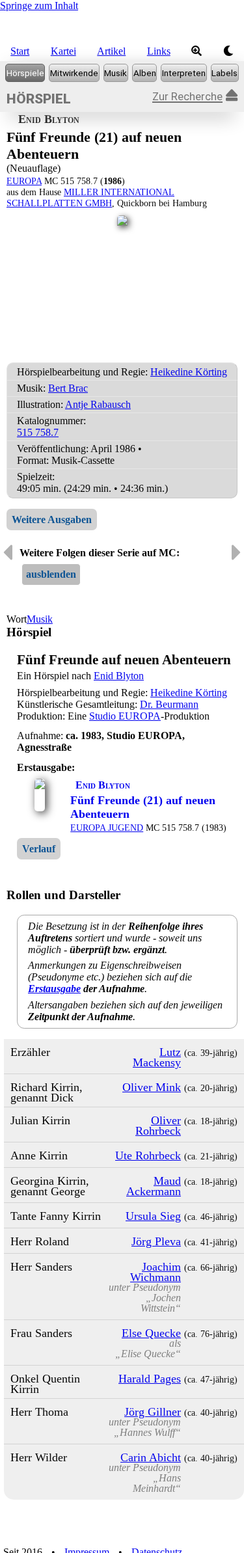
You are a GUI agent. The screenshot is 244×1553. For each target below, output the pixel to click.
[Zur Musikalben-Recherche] (144, 73)
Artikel (111, 51)
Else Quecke (151, 1333)
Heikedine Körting (188, 371)
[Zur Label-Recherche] (225, 73)
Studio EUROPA (125, 716)
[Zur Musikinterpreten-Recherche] (183, 73)
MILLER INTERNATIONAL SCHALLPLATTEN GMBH (90, 197)
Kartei (63, 51)
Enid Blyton (119, 675)
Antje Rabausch (98, 404)
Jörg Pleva (156, 1241)
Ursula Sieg (153, 1215)
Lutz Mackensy (157, 1057)
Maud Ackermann (153, 1186)
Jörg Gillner (152, 1411)
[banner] (122, 27)
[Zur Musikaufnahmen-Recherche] (115, 73)
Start (19, 51)
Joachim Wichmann (155, 1272)
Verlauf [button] (38, 848)
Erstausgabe (54, 988)
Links (158, 51)
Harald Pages (149, 1378)
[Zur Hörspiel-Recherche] (25, 73)
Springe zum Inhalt (39, 5)
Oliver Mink (151, 1087)
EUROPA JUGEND (106, 827)
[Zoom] (197, 51)
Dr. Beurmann (169, 704)
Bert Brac (68, 388)
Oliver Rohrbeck (158, 1125)
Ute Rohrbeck (148, 1155)
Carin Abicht (150, 1457)
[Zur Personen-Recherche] (74, 73)
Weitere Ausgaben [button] (52, 519)
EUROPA (24, 181)
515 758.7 (38, 432)
